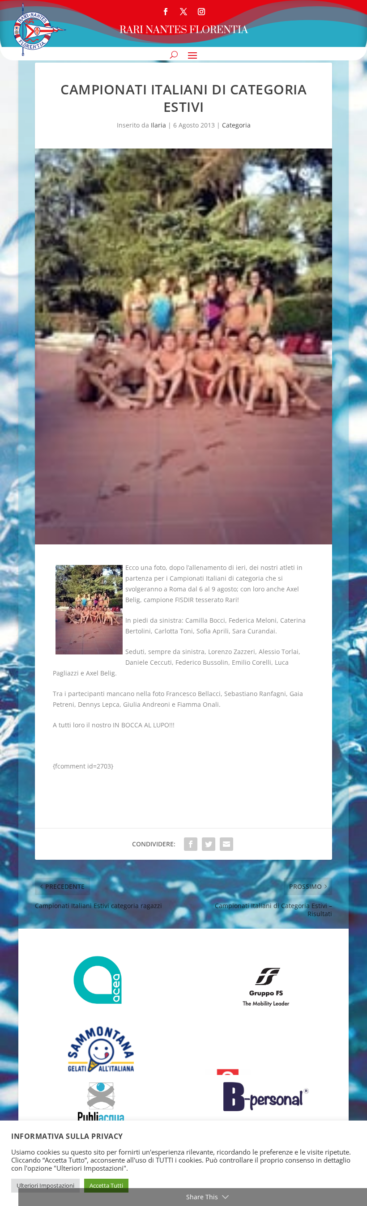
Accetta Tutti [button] (106, 1185)
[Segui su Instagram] (201, 11)
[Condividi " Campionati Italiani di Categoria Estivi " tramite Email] (226, 844)
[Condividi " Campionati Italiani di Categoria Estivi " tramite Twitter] (209, 844)
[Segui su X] (183, 11)
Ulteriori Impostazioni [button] (45, 1185)
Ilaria (158, 125)
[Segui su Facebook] (165, 11)
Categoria (236, 125)
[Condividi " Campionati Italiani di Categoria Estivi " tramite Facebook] (191, 844)
